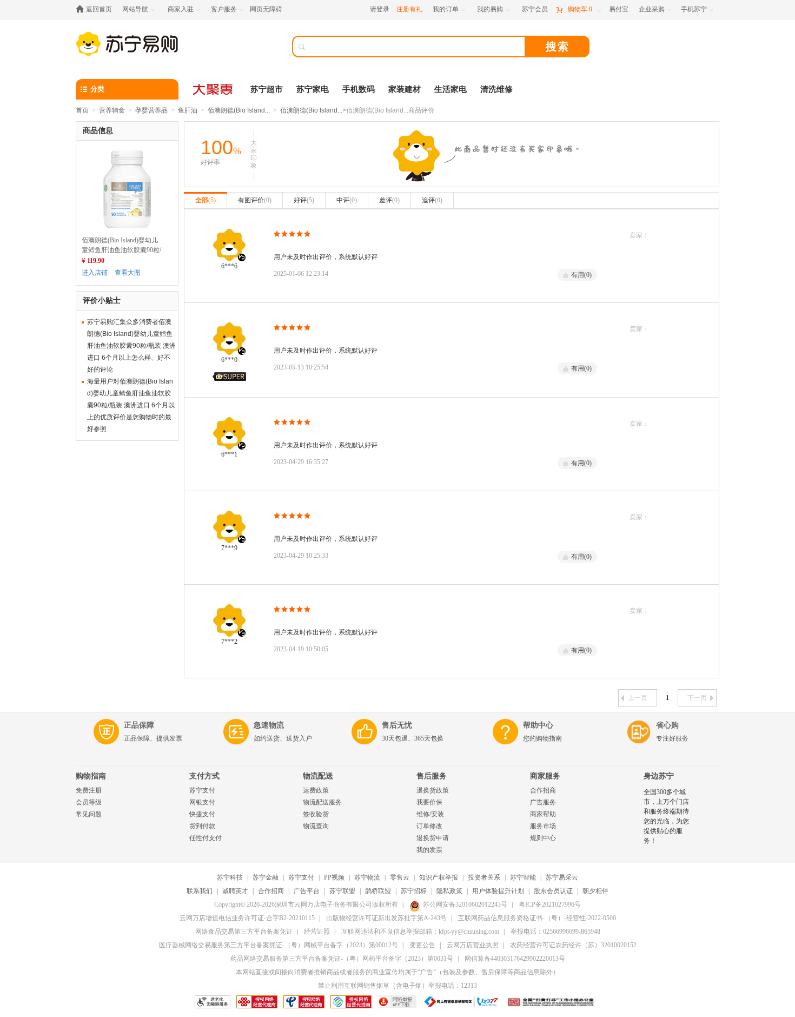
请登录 (379, 9)
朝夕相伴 (595, 891)
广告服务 (543, 802)
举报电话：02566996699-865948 (555, 931)
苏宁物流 (367, 877)
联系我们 (200, 891)
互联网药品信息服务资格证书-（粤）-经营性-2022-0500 (537, 918)
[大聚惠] (213, 89)
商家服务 (545, 776)
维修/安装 (430, 814)
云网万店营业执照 (473, 945)
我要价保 (429, 802)
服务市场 (543, 826)
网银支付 (202, 802)
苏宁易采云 (562, 877)
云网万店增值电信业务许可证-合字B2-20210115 (247, 918)
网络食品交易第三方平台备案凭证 (244, 931)
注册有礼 (409, 9)
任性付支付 (205, 838)
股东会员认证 (553, 891)
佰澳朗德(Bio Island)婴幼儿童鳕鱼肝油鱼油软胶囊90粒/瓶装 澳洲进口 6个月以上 (121, 249)
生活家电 (450, 89)
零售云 (399, 877)
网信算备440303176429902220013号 (515, 958)
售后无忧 (397, 725)
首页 (82, 110)
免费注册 (89, 790)
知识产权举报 (438, 877)
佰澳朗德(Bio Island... (239, 110)
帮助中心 (538, 725)
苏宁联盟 (342, 891)
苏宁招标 (414, 891)
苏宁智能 (523, 877)
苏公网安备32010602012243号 (465, 904)
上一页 (637, 698)
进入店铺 (95, 272)
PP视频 (334, 877)
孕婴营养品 (151, 110)
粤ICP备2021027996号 (550, 904)
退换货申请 (432, 838)
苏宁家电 (312, 89)
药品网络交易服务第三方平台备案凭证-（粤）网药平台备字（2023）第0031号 (341, 958)
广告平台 (307, 891)
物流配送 (318, 776)
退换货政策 (432, 790)
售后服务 (431, 776)
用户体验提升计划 (498, 891)
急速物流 (269, 725)
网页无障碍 (266, 9)
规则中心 (543, 838)
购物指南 (91, 776)
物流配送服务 (322, 802)
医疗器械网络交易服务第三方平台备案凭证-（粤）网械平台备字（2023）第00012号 (278, 945)
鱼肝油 (187, 110)
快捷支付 (202, 814)
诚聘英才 (235, 891)
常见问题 (89, 814)
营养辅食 (112, 110)
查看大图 (128, 272)
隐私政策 (449, 891)
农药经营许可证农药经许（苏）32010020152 (573, 945)
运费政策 (316, 790)
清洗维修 (496, 89)
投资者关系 (484, 877)
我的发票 (429, 850)
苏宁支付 (202, 790)
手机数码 (358, 89)
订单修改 (429, 826)
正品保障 (139, 725)
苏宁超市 (266, 89)
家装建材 (404, 89)
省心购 (667, 725)
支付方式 (204, 776)
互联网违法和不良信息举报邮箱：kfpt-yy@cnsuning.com (420, 931)
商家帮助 (543, 814)
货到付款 (202, 826)
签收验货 (316, 814)
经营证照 (317, 931)
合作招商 (543, 790)
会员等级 (89, 802)
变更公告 (422, 945)
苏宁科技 (230, 877)
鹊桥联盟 (378, 891)
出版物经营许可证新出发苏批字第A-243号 (386, 918)
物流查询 (316, 826)
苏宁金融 (266, 877)
